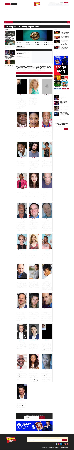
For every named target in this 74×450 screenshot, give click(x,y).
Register (60, 22)
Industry (27, 22)
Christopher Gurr (46, 188)
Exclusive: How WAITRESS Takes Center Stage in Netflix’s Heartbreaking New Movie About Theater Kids (10, 55)
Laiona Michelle (47, 249)
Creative (47, 42)
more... (43, 70)
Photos (47, 44)
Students (37, 22)
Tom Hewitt (22, 218)
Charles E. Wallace (21, 369)
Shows (24, 22)
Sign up (66, 128)
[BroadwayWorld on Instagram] (59, 444)
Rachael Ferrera (47, 157)
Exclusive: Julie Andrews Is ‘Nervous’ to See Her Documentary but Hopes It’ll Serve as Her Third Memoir (9, 35)
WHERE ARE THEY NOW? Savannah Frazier (23, 57)
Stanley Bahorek (22, 94)
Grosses (38, 44)
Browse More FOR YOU (61, 119)
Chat (31, 22)
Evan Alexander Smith (34, 339)
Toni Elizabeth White (34, 369)
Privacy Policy (65, 447)
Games (44, 22)
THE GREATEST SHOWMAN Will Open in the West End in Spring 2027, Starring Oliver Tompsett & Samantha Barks (9, 45)
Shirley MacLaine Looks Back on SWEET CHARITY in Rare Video (65, 37)
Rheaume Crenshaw (34, 127)
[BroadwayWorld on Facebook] (56, 444)
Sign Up (42, 417)
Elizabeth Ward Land (22, 249)
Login (65, 22)
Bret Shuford (21, 339)
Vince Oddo (34, 279)
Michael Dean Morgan (22, 279)
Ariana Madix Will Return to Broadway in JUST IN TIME (9, 63)
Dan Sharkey (46, 308)
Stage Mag (48, 22)
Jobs (34, 22)
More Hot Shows (57, 88)
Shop (41, 22)
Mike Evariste (21, 157)
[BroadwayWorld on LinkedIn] (61, 444)
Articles (19, 42)
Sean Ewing (34, 157)
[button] (68, 22)
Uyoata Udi (47, 339)
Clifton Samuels (22, 308)
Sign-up (61, 2)
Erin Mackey (34, 249)
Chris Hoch (34, 218)
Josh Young (21, 399)
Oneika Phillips (47, 279)
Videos (37, 42)
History (19, 44)
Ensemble (34, 95)
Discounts (65, 88)
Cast (28, 42)
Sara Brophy (46, 94)
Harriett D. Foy (22, 188)
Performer (21, 340)
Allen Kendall (46, 218)
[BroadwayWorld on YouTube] (67, 444)
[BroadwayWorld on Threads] (65, 444)
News (21, 22)
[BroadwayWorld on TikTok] (63, 444)
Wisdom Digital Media (53, 447)
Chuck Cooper (22, 127)
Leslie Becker (34, 94)
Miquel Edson (46, 127)
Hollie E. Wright (47, 369)
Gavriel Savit (34, 308)
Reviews (28, 44)
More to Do (20, 46)
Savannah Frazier (34, 188)
